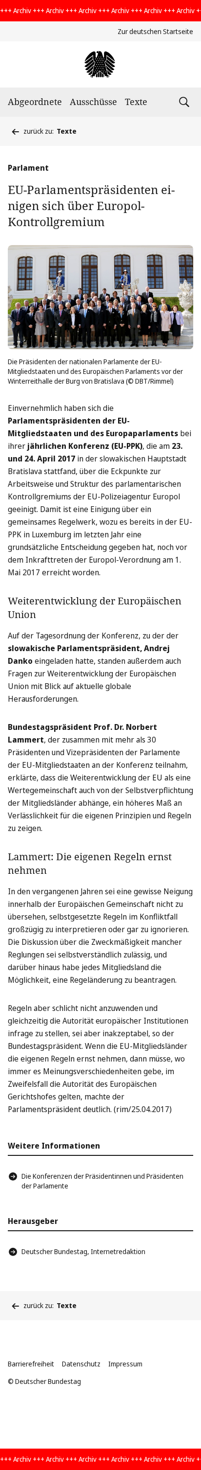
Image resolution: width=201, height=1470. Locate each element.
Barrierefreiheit (31, 1363)
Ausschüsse (93, 101)
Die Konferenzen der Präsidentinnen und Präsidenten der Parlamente (102, 1180)
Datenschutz (81, 1363)
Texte (136, 101)
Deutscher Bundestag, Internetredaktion (83, 1251)
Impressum (125, 1363)
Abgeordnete (35, 101)
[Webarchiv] (100, 64)
